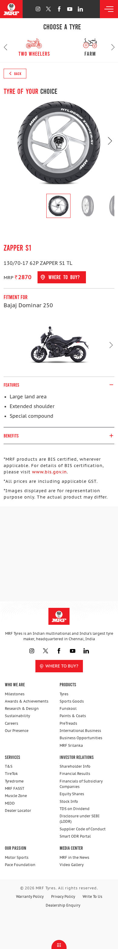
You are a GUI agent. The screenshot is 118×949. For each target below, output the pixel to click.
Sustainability (17, 715)
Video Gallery (72, 864)
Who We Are (15, 684)
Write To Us (92, 896)
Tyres (64, 694)
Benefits (11, 435)
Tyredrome (14, 781)
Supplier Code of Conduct (83, 829)
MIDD (10, 803)
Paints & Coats (73, 715)
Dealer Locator (18, 810)
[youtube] (69, 9)
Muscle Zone (16, 795)
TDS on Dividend (75, 808)
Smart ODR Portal (75, 836)
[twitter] (48, 9)
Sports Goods (72, 701)
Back (17, 73)
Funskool (68, 708)
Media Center (71, 848)
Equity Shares (72, 794)
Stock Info (69, 801)
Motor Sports (16, 857)
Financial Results (75, 773)
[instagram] (38, 9)
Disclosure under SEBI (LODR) (80, 819)
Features (11, 384)
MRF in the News (74, 857)
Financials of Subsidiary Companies (81, 784)
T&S (8, 766)
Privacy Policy (63, 896)
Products (68, 684)
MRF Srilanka (71, 745)
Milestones (15, 694)
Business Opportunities (81, 738)
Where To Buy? (61, 666)
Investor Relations (77, 757)
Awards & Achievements (26, 701)
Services (12, 757)
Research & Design (22, 708)
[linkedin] (80, 9)
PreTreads (68, 723)
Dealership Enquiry (63, 905)
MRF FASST (14, 788)
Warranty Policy (30, 896)
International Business (80, 730)
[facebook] (59, 9)
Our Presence (16, 730)
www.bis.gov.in (49, 472)
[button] (5, 47)
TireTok (11, 773)
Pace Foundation (20, 864)
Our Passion (15, 848)
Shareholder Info (75, 766)
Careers (11, 723)
